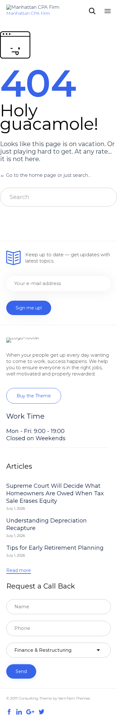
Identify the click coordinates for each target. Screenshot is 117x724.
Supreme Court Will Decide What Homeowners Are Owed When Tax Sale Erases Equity (55, 493)
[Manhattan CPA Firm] (32, 7)
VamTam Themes (74, 698)
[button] (33, 396)
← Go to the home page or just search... (45, 175)
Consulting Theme (35, 698)
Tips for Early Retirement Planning (55, 547)
